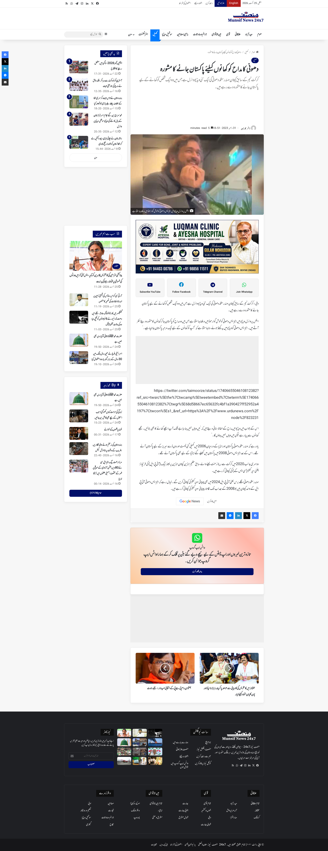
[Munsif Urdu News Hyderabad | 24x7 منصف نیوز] (246, 16)
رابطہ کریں (209, 3)
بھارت (185, 803)
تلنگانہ (257, 810)
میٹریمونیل (220, 3)
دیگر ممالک (135, 810)
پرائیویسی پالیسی (190, 844)
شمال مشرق (183, 817)
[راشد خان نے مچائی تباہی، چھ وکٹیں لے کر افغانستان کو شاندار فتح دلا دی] (78, 142)
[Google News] (190, 501)
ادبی (89, 803)
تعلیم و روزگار (85, 810)
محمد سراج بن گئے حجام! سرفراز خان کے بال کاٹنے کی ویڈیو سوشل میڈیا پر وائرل (108, 121)
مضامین (111, 803)
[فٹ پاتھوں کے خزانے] (78, 433)
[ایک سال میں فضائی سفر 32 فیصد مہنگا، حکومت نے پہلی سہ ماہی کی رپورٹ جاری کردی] (124, 761)
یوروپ (137, 817)
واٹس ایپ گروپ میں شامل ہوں (179, 765)
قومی (228, 34)
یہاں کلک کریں (197, 572)
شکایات (154, 844)
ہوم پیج (208, 742)
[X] (253, 765)
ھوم (259, 34)
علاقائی (238, 34)
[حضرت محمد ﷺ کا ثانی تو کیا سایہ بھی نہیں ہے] (78, 340)
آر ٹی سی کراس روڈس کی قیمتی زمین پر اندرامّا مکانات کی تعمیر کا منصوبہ (107, 298)
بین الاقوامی (216, 34)
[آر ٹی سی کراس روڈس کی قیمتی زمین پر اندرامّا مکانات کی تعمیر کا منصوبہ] (78, 299)
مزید (130, 34)
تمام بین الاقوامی (156, 803)
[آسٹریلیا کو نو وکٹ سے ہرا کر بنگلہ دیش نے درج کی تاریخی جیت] (78, 84)
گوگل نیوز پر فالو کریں (203, 763)
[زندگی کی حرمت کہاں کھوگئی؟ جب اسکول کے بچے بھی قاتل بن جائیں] (78, 415)
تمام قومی (207, 803)
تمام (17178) (95, 493)
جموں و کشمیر (206, 810)
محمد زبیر (243, 128)
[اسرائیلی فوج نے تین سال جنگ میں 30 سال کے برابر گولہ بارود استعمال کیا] (78, 357)
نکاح (112, 824)
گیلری (88, 824)
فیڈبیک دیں (164, 844)
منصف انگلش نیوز (204, 749)
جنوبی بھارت (183, 810)
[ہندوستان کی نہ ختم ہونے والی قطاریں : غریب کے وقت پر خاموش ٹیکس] (78, 448)
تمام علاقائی (255, 803)
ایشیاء (160, 810)
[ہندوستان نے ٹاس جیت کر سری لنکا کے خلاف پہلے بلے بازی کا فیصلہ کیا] (78, 101)
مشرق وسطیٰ (157, 817)
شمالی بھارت (206, 824)
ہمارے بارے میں (180, 742)
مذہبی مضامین (182, 34)
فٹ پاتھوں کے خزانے (113, 429)
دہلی (209, 817)
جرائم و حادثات (200, 34)
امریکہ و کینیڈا (135, 803)
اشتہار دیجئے (198, 3)
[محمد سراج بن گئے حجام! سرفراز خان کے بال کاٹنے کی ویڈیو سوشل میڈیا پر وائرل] (78, 119)
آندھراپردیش (231, 810)
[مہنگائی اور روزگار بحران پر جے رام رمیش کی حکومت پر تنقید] (155, 752)
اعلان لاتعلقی (202, 844)
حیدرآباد (248, 34)
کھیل (155, 34)
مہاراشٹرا (233, 817)
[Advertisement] (197, 109)
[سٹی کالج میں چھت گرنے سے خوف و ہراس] (140, 752)
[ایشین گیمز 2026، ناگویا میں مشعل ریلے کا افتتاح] (78, 67)
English (233, 3)
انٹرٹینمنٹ (143, 34)
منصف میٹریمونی (182, 749)
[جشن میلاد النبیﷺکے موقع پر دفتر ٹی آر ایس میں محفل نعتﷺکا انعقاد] (124, 752)
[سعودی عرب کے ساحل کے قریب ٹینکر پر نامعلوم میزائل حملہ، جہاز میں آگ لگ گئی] (155, 742)
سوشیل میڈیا (167, 34)
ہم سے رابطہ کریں (203, 756)
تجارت (111, 810)
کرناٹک (256, 817)
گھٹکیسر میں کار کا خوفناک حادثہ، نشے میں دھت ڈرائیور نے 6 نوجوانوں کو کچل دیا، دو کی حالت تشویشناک (106, 319)
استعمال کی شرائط (185, 3)
